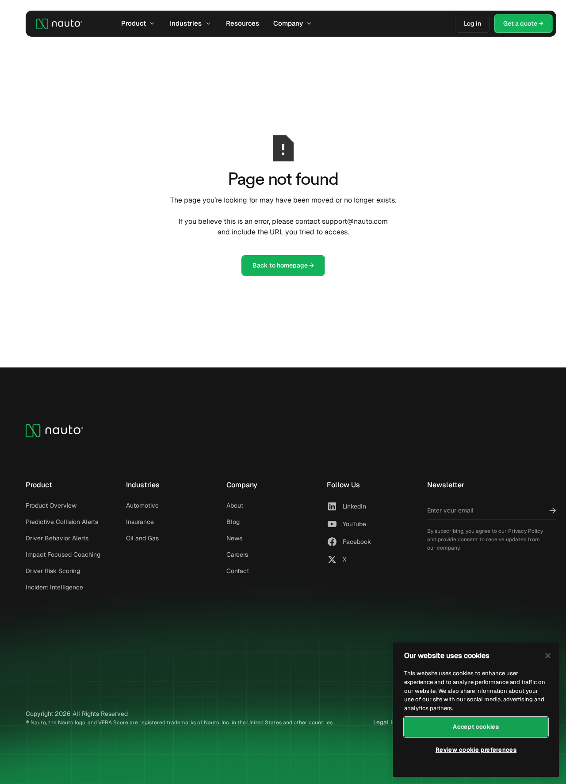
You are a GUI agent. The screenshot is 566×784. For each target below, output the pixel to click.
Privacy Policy (525, 531)
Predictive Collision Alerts (62, 522)
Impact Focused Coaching (63, 554)
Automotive (142, 505)
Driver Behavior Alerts (57, 538)
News (234, 538)
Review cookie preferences (476, 749)
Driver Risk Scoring (53, 571)
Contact (237, 571)
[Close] (548, 655)
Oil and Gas (142, 538)
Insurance (140, 522)
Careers (237, 554)
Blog (233, 522)
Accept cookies (476, 726)
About (234, 505)
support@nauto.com (355, 221)
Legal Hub (387, 722)
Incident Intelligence (54, 587)
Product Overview (51, 505)
